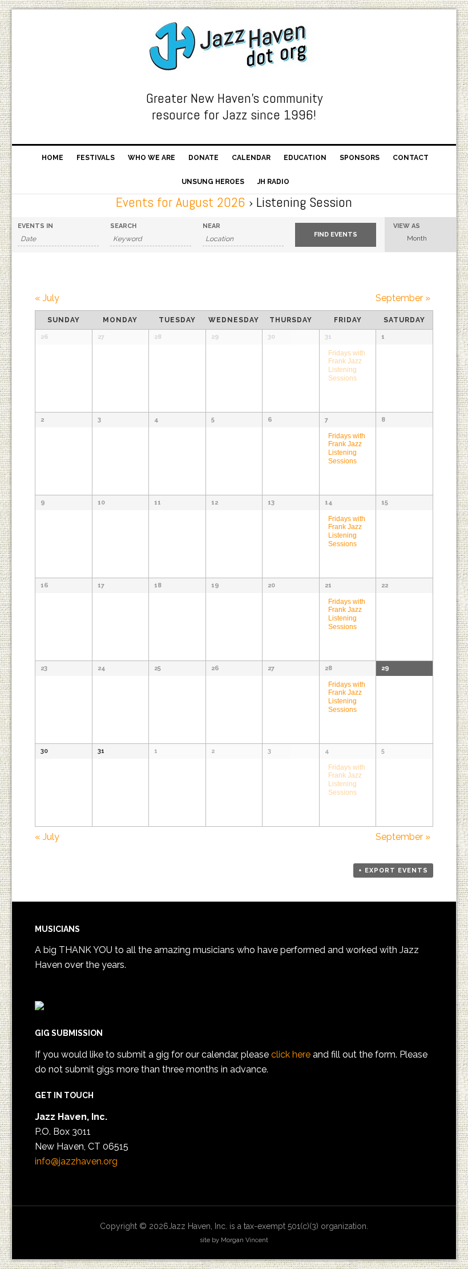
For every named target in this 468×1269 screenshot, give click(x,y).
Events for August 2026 (180, 202)
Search (123, 226)
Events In (35, 226)
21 (328, 585)
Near (211, 226)
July (47, 298)
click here (290, 1054)
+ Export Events (393, 870)
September (403, 298)
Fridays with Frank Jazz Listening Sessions (346, 365)
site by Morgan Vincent (234, 1240)
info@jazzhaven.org (76, 1161)
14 (329, 502)
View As (406, 226)
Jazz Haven (234, 47)
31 (328, 337)
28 (328, 668)
